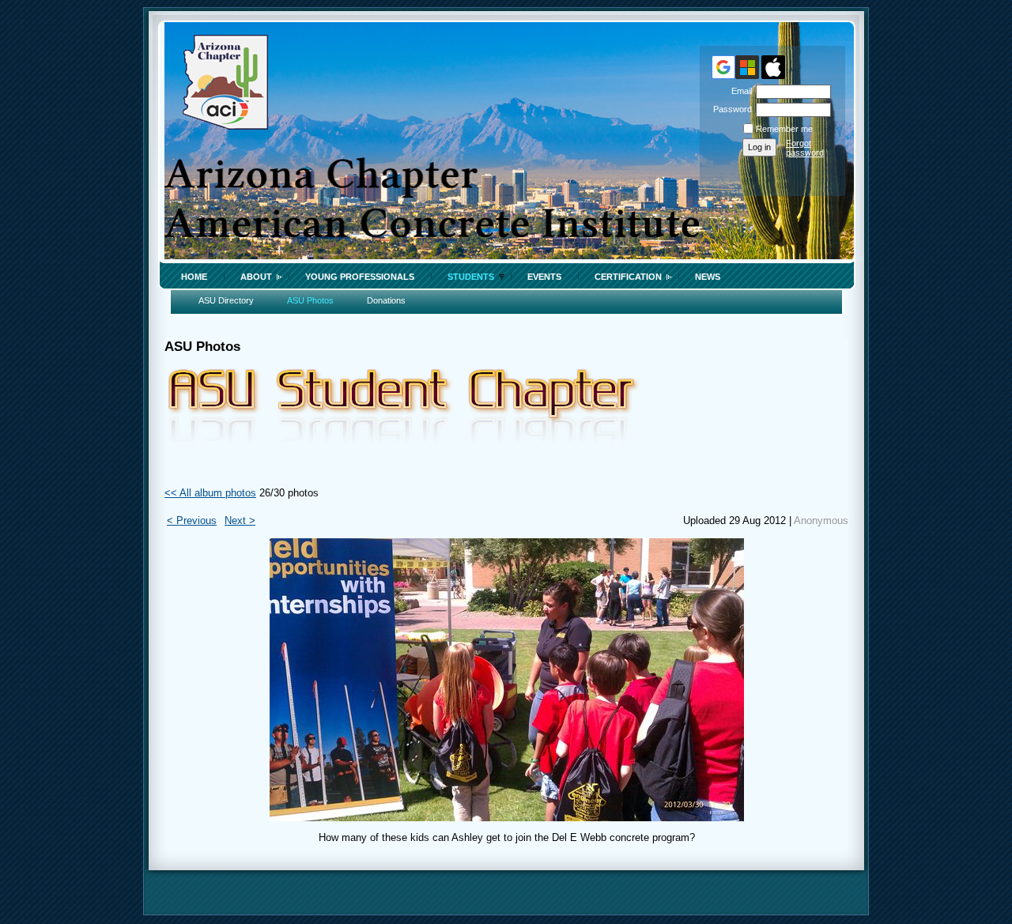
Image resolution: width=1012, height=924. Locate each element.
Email (739, 91)
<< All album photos (210, 493)
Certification (628, 276)
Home (194, 276)
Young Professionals (359, 276)
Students (470, 276)
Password (730, 109)
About (256, 276)
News (707, 276)
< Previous (192, 520)
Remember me (784, 129)
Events (544, 276)
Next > (240, 520)
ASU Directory (226, 300)
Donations (386, 300)
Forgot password (805, 147)
